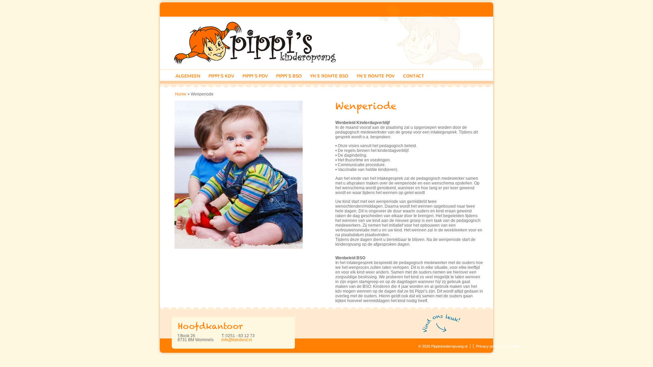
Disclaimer (513, 346)
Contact (413, 76)
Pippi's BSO (289, 76)
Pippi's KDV (221, 76)
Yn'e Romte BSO (329, 76)
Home (180, 94)
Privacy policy (487, 346)
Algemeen (187, 76)
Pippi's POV (255, 76)
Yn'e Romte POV (375, 76)
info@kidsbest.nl (236, 340)
